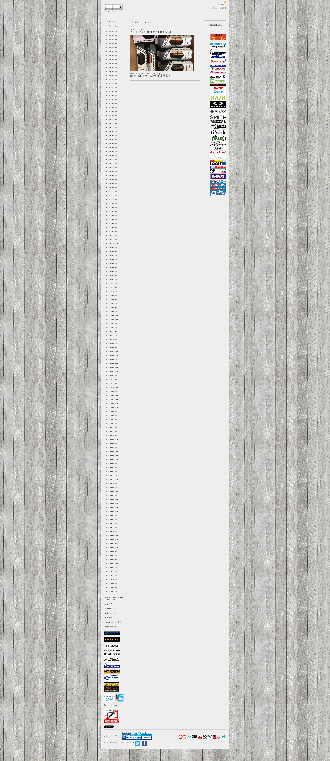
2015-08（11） (113, 491)
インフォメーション (112, 26)
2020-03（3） (113, 271)
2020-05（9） (113, 263)
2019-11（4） (113, 287)
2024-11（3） (113, 83)
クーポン (108, 618)
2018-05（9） (113, 359)
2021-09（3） (113, 203)
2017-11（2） (113, 383)
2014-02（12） (113, 563)
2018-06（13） (113, 355)
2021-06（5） (113, 215)
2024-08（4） (113, 95)
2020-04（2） (113, 267)
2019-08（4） (113, 299)
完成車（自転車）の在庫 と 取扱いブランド (114, 599)
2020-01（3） (113, 279)
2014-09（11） (113, 535)
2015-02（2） (113, 515)
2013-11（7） (113, 575)
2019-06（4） (113, 307)
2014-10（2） (113, 531)
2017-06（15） (113, 403)
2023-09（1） (113, 131)
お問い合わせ (110, 613)
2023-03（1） (113, 155)
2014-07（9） (113, 543)
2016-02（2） (113, 467)
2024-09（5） (113, 91)
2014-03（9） (113, 559)
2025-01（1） (113, 75)
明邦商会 (113, 742)
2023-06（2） (113, 143)
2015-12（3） (113, 475)
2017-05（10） (113, 407)
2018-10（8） (113, 339)
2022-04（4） (113, 183)
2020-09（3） (113, 247)
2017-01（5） (113, 423)
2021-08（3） (113, 207)
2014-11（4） (113, 527)
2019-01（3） (113, 327)
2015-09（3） (113, 487)
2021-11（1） (113, 195)
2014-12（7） (113, 523)
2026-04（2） (113, 39)
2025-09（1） (113, 51)
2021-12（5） (113, 191)
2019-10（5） (113, 291)
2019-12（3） (113, 283)
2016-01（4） (113, 471)
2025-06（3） (113, 59)
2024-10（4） (113, 87)
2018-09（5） (113, 343)
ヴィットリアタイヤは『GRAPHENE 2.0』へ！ (151, 32)
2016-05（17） (113, 455)
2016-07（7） (113, 447)
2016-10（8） (113, 435)
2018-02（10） (113, 371)
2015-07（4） (113, 495)
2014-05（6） (113, 551)
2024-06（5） (113, 103)
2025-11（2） (113, 47)
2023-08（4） (113, 135)
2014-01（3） (113, 567)
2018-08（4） (113, 347)
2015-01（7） (113, 519)
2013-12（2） (113, 571)
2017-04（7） (113, 411)
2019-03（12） (113, 319)
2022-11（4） (113, 163)
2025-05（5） (113, 63)
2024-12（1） (113, 79)
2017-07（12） (113, 399)
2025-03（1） (113, 71)
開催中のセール (111, 627)
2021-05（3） (113, 219)
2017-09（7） (113, 391)
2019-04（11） (113, 315)
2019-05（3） (113, 311)
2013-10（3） (113, 579)
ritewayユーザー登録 (113, 622)
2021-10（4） (113, 199)
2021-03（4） (113, 227)
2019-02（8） (113, 323)
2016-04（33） (113, 459)
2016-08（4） (113, 443)
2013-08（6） (113, 587)
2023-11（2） (113, 123)
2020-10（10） (113, 243)
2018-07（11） (113, 351)
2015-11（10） (113, 479)
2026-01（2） (113, 43)
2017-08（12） (113, 395)
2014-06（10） (113, 547)
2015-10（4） (113, 483)
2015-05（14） (113, 503)
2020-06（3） (113, 259)
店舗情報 (108, 609)
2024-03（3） (113, 111)
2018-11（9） (113, 335)
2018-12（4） (113, 331)
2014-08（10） (113, 539)
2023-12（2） (113, 119)
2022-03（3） (113, 187)
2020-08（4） (113, 251)
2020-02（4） (113, 275)
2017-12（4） (113, 379)
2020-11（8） (113, 239)
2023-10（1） (113, 127)
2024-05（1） (113, 107)
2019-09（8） (113, 295)
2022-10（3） (113, 167)
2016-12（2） (113, 427)
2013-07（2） (113, 591)
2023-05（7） (113, 147)
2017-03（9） (113, 415)
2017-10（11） (113, 387)
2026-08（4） (113, 31)
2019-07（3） (113, 303)
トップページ (110, 21)
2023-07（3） (113, 139)
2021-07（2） (113, 211)
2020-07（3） (113, 255)
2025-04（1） (113, 67)
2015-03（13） (113, 511)
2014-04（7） (113, 555)
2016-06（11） (113, 451)
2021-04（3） (113, 223)
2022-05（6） (113, 179)
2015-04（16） (113, 507)
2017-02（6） (113, 419)
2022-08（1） (113, 175)
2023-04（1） (113, 151)
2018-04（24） (113, 363)
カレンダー (109, 604)
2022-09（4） (113, 171)
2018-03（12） (113, 367)
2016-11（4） (113, 431)
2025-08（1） (113, 55)
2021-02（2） (113, 231)
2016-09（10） (113, 439)
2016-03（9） (113, 463)
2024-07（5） (113, 99)
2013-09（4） (113, 583)
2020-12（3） (113, 235)
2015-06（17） (113, 499)
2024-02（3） (113, 115)
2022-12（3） (113, 159)
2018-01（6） (113, 375)
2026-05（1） (113, 35)
